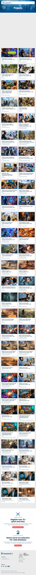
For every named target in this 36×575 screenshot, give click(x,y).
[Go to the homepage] (7, 553)
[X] (3, 566)
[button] (32, 2)
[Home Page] (7, 2)
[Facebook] (2, 566)
